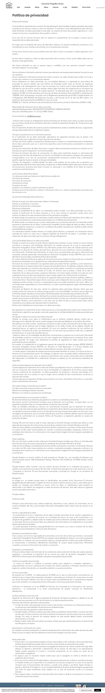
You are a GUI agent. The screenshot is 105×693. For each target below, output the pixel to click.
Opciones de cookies (86, 690)
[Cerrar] (103, 690)
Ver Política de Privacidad (68, 691)
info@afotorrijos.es (34, 116)
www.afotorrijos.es (59, 266)
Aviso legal (50, 685)
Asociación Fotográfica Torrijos (52, 4)
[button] (86, 7)
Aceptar (98, 690)
